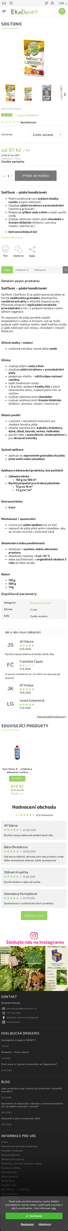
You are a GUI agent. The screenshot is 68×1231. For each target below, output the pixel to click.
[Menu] (4, 10)
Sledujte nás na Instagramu (35, 942)
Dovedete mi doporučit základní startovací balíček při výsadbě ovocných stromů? (32, 1105)
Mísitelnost (8, 1180)
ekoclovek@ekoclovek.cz (21, 1008)
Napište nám (8, 1185)
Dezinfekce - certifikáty (15, 1189)
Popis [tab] (7, 269)
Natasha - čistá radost (15, 1052)
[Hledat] (46, 3)
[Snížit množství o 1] (4, 176)
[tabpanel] (17, 768)
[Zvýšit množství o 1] (12, 176)
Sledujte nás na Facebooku (23, 1017)
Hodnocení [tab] (40, 269)
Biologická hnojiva (40, 602)
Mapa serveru (9, 1176)
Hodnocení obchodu (34, 807)
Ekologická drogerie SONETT (18, 1040)
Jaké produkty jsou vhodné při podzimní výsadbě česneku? (31, 1090)
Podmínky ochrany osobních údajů (21, 1163)
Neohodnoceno (28, 122)
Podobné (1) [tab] (22, 269)
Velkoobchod (9, 1172)
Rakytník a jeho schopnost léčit (20, 1118)
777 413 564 (14, 1012)
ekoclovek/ (13, 1021)
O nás (4, 1141)
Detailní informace (11, 237)
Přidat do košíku (36, 175)
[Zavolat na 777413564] (12, 3)
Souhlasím (36, 1216)
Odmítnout (44, 1224)
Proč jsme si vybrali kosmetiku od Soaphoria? (29, 1064)
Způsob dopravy (10, 1154)
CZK (61, 3)
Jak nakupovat (9, 1193)
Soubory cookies (11, 1167)
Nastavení (27, 1224)
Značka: (28, 115)
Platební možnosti (12, 1150)
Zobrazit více (34, 915)
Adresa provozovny (12, 1159)
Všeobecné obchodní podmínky (19, 1146)
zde (53, 1208)
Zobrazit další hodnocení (51, 716)
